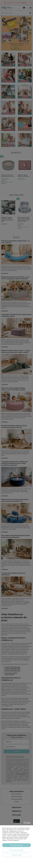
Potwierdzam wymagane (16, 850)
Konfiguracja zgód (16, 855)
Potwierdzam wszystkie (16, 845)
